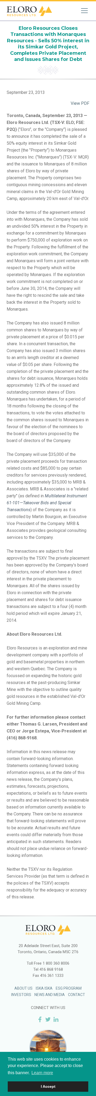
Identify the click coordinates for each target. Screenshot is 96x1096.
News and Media (49, 995)
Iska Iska (44, 988)
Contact (76, 995)
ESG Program (69, 988)
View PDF (80, 103)
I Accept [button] (48, 1086)
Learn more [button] (42, 1072)
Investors (21, 995)
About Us (23, 988)
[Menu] (84, 11)
